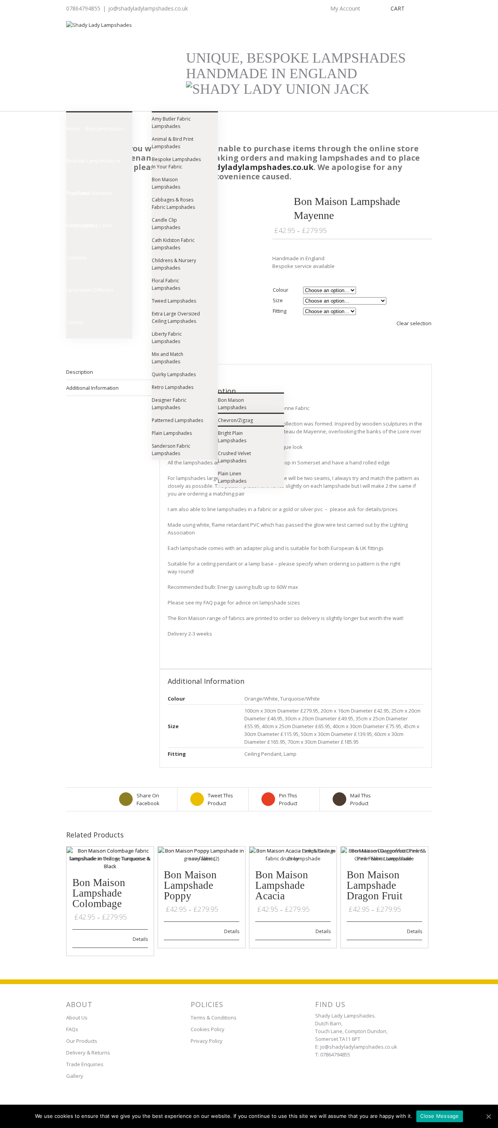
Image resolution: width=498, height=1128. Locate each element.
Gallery (74, 1075)
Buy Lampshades (104, 128)
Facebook (148, 799)
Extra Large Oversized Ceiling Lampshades (176, 317)
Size (278, 300)
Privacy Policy (207, 1040)
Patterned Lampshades (177, 420)
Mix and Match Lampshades (167, 358)
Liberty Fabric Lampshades (167, 338)
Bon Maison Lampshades (166, 183)
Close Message (439, 1116)
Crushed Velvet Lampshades (234, 457)
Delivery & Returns (88, 1052)
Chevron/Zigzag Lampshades (235, 424)
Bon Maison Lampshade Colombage (98, 893)
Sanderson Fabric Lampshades (171, 450)
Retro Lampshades (172, 387)
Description (79, 371)
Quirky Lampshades (174, 374)
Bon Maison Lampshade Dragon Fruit (375, 885)
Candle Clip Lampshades (166, 224)
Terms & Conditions (214, 1017)
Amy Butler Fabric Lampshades (171, 123)
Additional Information (92, 387)
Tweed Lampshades (174, 301)
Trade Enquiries (84, 1064)
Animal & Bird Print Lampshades (172, 143)
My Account (345, 8)
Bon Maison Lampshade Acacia (281, 885)
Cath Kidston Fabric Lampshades (173, 244)
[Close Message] (488, 1116)
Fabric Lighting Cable (89, 225)
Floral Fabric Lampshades (166, 284)
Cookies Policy (207, 1029)
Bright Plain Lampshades (232, 437)
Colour (280, 289)
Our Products (81, 1040)
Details (140, 939)
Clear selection (413, 323)
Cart (398, 8)
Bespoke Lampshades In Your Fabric (176, 163)
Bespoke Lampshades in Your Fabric (93, 167)
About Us (77, 1017)
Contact (74, 322)
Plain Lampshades (172, 433)
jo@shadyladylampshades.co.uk (148, 8)
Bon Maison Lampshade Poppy (190, 885)
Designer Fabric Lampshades (169, 404)
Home (73, 128)
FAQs (72, 1029)
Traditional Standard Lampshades (89, 199)
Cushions (76, 257)
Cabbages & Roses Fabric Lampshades (173, 203)
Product (220, 799)
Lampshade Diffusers (89, 290)
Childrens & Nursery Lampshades (174, 264)
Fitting (279, 310)
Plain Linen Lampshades (232, 477)
